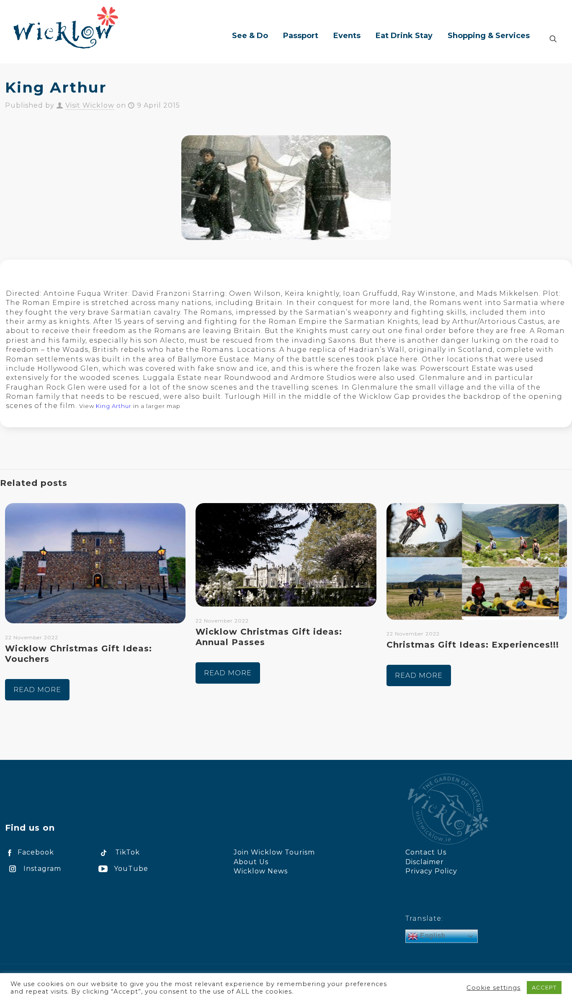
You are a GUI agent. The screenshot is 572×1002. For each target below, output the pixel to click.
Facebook (36, 852)
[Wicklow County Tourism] (65, 27)
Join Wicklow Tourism (274, 852)
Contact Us (425, 852)
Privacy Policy (431, 871)
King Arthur (113, 406)
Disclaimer (424, 862)
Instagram (42, 869)
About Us (251, 862)
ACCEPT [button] (544, 987)
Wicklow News (261, 871)
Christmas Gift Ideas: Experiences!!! (472, 645)
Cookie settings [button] (493, 988)
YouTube (131, 869)
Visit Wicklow (89, 105)
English (432, 935)
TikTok (127, 852)
